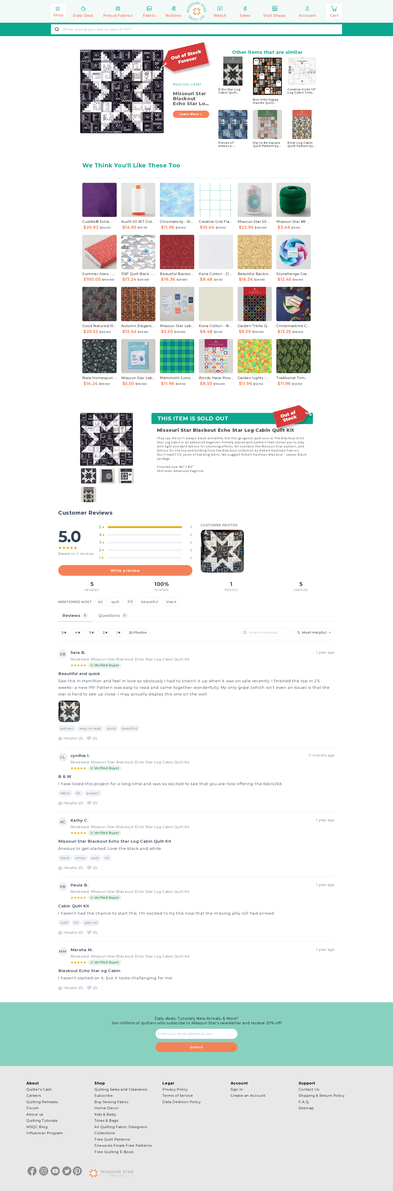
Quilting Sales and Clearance (120, 1089)
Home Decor (106, 1108)
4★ (78, 632)
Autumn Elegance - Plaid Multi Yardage (138, 326)
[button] (58, 10)
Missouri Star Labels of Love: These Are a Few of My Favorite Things (177, 326)
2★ (105, 632)
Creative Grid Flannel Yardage (216, 221)
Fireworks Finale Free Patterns (122, 1145)
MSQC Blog (37, 1127)
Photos (140, 632)
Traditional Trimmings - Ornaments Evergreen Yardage (293, 378)
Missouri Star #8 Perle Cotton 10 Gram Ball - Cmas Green (293, 221)
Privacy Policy (175, 1089)
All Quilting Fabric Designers (120, 1127)
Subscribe (103, 1095)
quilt (115, 602)
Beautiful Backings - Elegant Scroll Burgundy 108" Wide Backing (177, 274)
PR (130, 602)
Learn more (189, 114)
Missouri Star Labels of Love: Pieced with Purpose (138, 378)
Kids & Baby (105, 1114)
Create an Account (248, 1095)
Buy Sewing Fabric (111, 1102)
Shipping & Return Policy (321, 1095)
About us (34, 1114)
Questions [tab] (112, 615)
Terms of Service (177, 1095)
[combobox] (196, 29)
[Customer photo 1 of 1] (222, 551)
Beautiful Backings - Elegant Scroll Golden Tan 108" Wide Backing (255, 274)
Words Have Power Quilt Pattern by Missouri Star (216, 378)
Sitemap (306, 1108)
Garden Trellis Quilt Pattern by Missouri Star (255, 326)
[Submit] (57, 29)
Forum (32, 1108)
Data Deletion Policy (181, 1102)
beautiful (149, 602)
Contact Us (309, 1089)
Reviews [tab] (74, 615)
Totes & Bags (106, 1120)
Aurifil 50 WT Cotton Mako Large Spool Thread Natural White (138, 221)
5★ (64, 632)
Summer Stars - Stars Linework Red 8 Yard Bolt (99, 274)
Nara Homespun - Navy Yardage (99, 378)
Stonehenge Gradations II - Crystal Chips (293, 274)
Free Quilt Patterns (112, 1139)
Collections (104, 1133)
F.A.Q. (304, 1102)
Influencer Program (44, 1133)
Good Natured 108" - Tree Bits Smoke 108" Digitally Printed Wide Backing (99, 326)
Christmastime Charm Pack (293, 326)
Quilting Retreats (42, 1102)
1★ (118, 632)
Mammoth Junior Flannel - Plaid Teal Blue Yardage (177, 378)
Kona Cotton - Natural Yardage (216, 326)
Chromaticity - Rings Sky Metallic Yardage (177, 221)
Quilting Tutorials (42, 1120)
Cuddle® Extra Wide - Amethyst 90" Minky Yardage (99, 221)
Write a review (125, 570)
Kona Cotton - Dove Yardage (216, 274)
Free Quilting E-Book (114, 1152)
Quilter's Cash (39, 1089)
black (171, 602)
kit (100, 602)
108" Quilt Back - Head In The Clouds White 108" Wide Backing (138, 274)
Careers (33, 1095)
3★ (91, 632)
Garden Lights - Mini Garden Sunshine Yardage (255, 378)
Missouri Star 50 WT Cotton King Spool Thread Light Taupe (255, 221)
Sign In (237, 1089)
